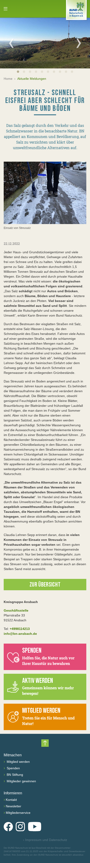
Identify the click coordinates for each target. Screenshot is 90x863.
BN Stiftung (14, 774)
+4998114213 (20, 629)
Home (8, 78)
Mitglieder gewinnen (21, 781)
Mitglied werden (18, 762)
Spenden (13, 768)
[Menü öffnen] (5, 9)
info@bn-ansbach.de (20, 633)
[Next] (79, 43)
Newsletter (13, 806)
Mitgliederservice (18, 813)
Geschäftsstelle (16, 610)
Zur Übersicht (45, 584)
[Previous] (11, 43)
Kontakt (11, 800)
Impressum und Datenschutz (45, 840)
